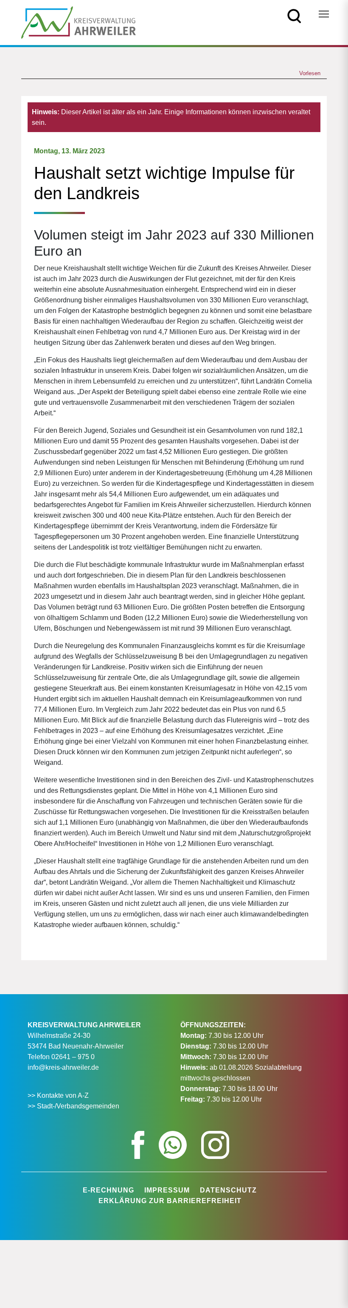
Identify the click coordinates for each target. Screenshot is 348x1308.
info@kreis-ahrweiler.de (63, 1067)
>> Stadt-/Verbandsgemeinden (73, 1106)
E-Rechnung (108, 1190)
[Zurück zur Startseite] (78, 21)
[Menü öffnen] (323, 14)
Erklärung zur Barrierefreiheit (169, 1200)
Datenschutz (228, 1190)
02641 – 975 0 (73, 1056)
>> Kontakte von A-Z (59, 1095)
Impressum (167, 1190)
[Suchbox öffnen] (294, 15)
